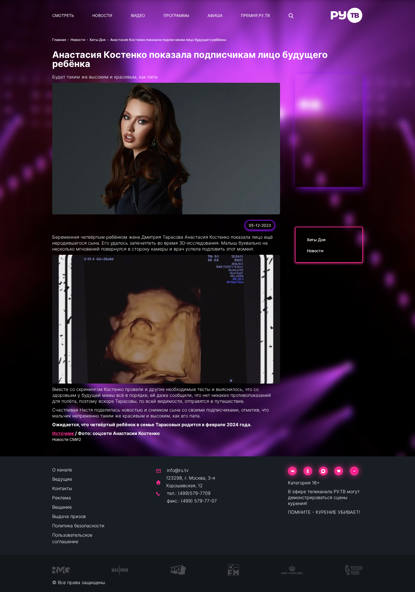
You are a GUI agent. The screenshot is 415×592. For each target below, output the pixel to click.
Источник (63, 433)
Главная (59, 40)
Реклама (61, 497)
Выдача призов (69, 516)
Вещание (62, 507)
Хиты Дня (97, 40)
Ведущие (62, 479)
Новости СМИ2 (66, 439)
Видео (138, 15)
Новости (102, 15)
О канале (62, 470)
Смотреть (63, 15)
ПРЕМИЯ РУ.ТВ (255, 15)
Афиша (214, 15)
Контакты (62, 488)
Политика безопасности (78, 525)
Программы (176, 15)
